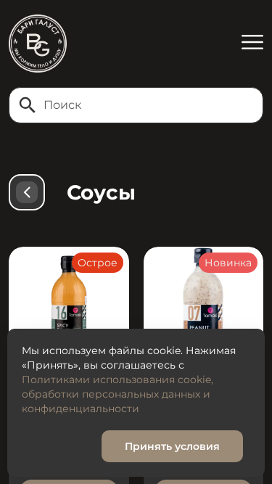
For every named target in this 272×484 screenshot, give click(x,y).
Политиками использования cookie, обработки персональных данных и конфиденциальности (117, 394)
